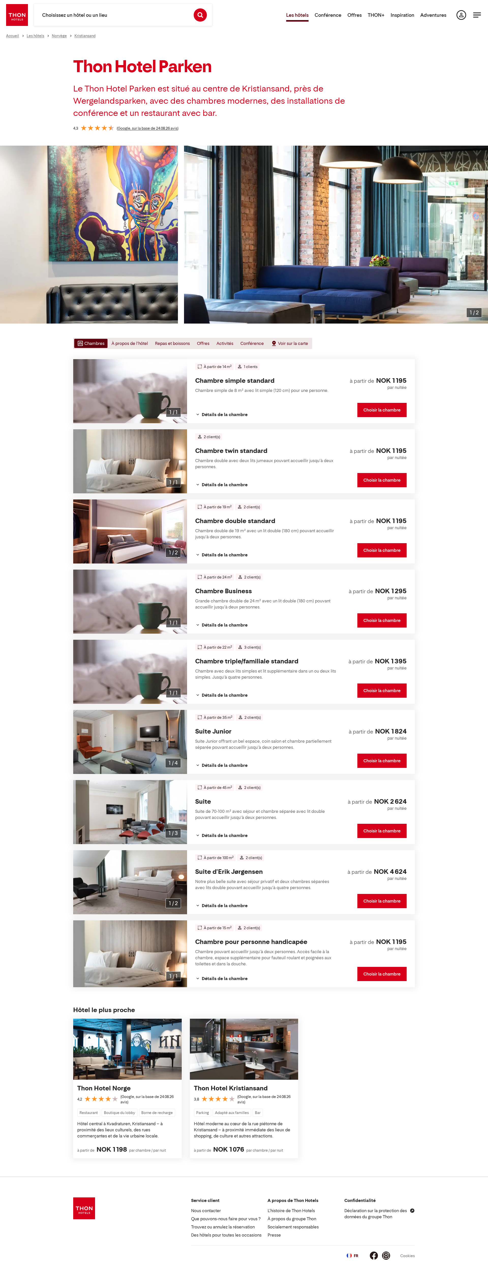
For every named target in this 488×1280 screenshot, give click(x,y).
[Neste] (482, 234)
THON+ (376, 15)
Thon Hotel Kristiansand (231, 1088)
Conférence (328, 15)
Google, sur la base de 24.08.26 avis (147, 128)
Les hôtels (297, 15)
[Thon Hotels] (17, 15)
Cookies (407, 1256)
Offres (354, 15)
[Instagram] (386, 1256)
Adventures (433, 15)
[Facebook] (374, 1256)
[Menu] (477, 15)
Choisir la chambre (382, 410)
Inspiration (402, 15)
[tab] (90, 343)
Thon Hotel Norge (104, 1088)
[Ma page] (461, 15)
